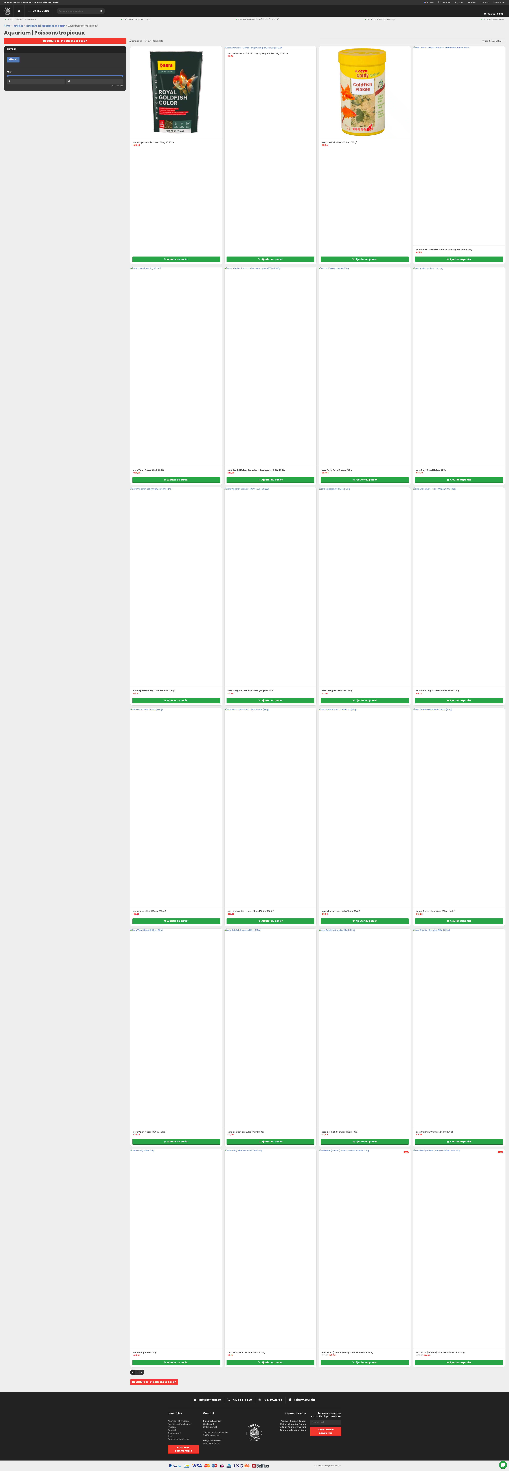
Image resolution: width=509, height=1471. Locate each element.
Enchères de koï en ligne (293, 1430)
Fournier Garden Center (293, 1421)
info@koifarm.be (210, 1400)
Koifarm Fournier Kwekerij (292, 1427)
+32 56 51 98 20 (242, 1400)
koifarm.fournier (304, 1400)
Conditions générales (178, 1439)
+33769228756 (272, 1400)
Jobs (170, 1436)
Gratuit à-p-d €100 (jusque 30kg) (381, 19)
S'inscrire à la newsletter (325, 1431)
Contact (484, 2)
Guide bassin (499, 2)
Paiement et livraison (178, 1421)
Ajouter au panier (177, 259)
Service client (174, 1433)
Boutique (18, 25)
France (430, 2)
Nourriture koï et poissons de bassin (45, 25)
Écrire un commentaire (183, 1449)
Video (473, 2)
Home (7, 25)
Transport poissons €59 (493, 19)
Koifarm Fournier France (293, 1424)
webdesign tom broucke (331, 1465)
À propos (459, 2)
